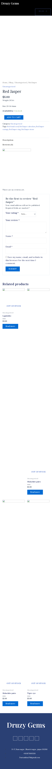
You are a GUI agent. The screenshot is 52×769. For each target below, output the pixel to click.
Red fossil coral (13, 126)
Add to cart (14, 117)
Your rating (12, 213)
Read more (10, 326)
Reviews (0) (8, 145)
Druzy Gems (10, 3)
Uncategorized (21, 83)
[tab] (26, 140)
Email (9, 246)
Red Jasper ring (15, 129)
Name (9, 236)
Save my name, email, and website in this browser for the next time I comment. (24, 260)
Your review (13, 220)
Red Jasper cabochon (27, 126)
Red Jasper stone (27, 129)
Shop (11, 83)
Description (8, 140)
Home (5, 83)
